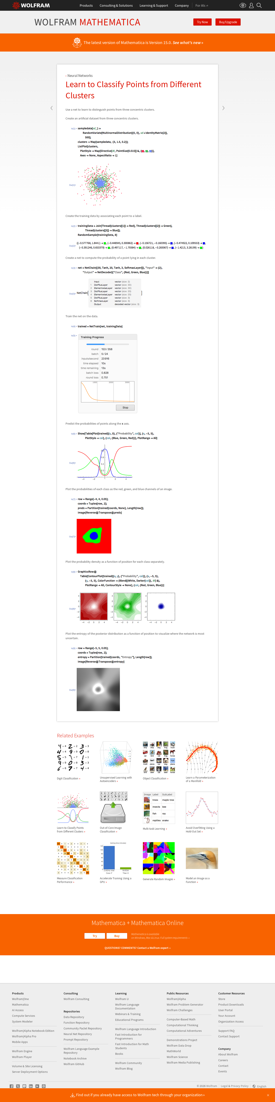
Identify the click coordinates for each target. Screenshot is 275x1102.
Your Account (226, 1016)
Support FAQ (226, 1031)
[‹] (52, 82)
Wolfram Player (22, 1057)
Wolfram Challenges (179, 1010)
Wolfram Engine (22, 1051)
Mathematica (20, 1004)
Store (221, 999)
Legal (224, 1086)
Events (222, 1071)
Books (119, 1054)
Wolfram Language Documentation (127, 1006)
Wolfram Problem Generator (185, 1004)
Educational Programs (129, 1020)
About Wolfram (228, 1054)
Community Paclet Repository (83, 1028)
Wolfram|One (20, 999)
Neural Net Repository (78, 1034)
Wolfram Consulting (76, 999)
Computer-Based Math (181, 1019)
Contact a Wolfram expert (152, 948)
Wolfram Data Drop (179, 1045)
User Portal (225, 1010)
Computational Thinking (182, 1025)
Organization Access (231, 1021)
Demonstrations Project (182, 1040)
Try (95, 936)
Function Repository (77, 1022)
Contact (223, 1066)
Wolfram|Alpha (176, 999)
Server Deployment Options (30, 1072)
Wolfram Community (128, 1063)
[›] (223, 82)
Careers (223, 1060)
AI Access (18, 1010)
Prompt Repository (76, 1039)
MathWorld (174, 1051)
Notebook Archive (75, 1058)
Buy (116, 936)
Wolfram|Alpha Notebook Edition (33, 1031)
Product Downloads (231, 1004)
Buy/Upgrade (228, 22)
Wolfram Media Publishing (183, 1062)
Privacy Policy (240, 1086)
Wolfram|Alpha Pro (24, 1036)
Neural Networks (80, 75)
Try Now (202, 22)
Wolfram (87, 22)
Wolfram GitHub (74, 1064)
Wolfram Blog (124, 1068)
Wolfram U (122, 999)
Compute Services (23, 1016)
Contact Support (229, 1036)
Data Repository (74, 1017)
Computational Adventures (184, 1031)
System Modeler (22, 1021)
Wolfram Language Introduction (135, 1029)
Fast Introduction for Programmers (128, 1036)
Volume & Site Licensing (27, 1066)
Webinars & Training (128, 1014)
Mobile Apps (20, 1042)
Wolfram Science (177, 1057)
